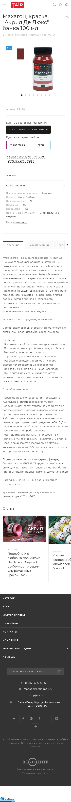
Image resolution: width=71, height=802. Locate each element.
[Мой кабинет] (66, 5)
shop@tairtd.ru (38, 695)
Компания (10, 640)
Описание (13, 245)
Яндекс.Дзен (56, 718)
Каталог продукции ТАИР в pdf (26, 156)
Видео (62, 245)
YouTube (31, 718)
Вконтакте (14, 718)
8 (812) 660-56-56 (36, 683)
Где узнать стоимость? (20, 160)
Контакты (10, 631)
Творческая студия (17, 648)
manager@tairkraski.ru (38, 688)
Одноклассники (39, 718)
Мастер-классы (14, 615)
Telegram (22, 718)
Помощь (9, 657)
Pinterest (35, 726)
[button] (22, 95)
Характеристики (39, 245)
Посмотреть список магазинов (28, 129)
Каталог (9, 598)
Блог (6, 606)
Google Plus (48, 718)
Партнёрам (10, 623)
